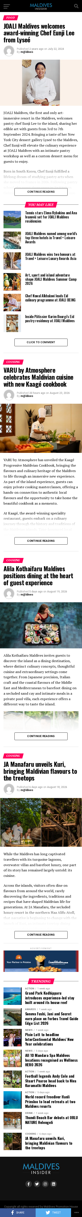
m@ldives (27, 52)
